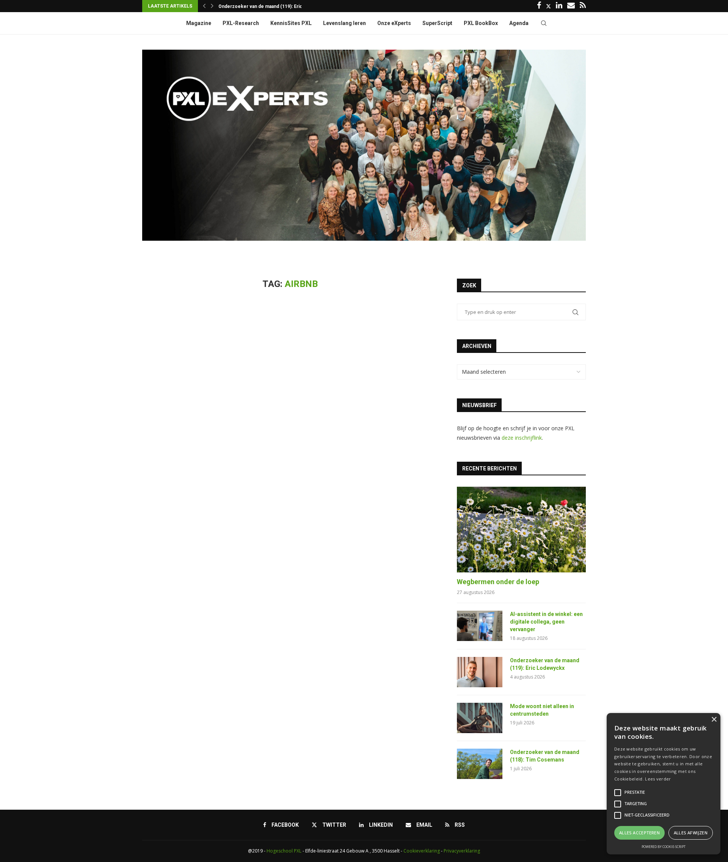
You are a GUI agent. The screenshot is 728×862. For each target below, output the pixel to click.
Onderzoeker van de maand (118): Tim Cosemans (544, 756)
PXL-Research (241, 23)
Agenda (519, 23)
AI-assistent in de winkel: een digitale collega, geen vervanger (546, 621)
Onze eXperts (394, 23)
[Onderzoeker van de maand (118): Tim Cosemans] (479, 764)
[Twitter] (548, 6)
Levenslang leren (344, 23)
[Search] (544, 23)
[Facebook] (539, 6)
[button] (204, 6)
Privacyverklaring (462, 851)
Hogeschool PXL (284, 851)
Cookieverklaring (421, 851)
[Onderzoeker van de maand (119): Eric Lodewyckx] (479, 672)
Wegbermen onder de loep (498, 582)
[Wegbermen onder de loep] (521, 530)
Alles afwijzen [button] (691, 832)
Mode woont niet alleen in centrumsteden (264, 6)
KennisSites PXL (291, 23)
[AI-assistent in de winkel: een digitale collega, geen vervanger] (479, 626)
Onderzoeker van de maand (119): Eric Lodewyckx (544, 664)
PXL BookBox (481, 23)
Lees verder (658, 779)
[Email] (571, 6)
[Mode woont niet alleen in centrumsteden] (479, 718)
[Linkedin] (559, 6)
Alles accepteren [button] (639, 832)
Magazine (198, 23)
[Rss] (583, 6)
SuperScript (437, 23)
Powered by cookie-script (664, 846)
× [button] (714, 720)
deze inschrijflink (522, 437)
